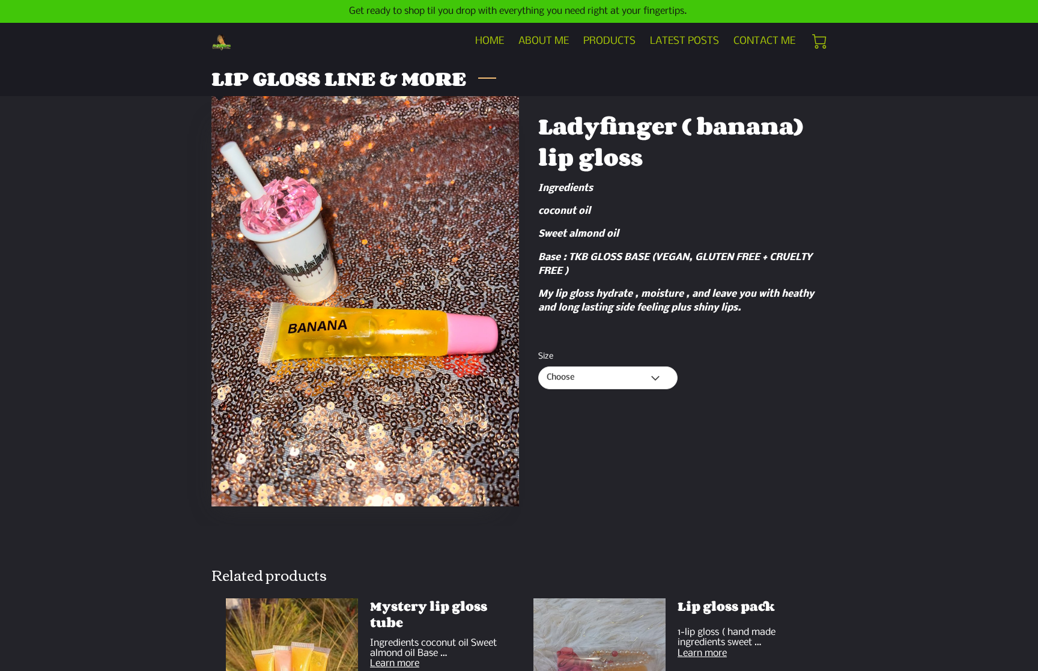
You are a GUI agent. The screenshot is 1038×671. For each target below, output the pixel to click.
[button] (608, 378)
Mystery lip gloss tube (428, 614)
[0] (819, 41)
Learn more (394, 663)
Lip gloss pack (726, 606)
